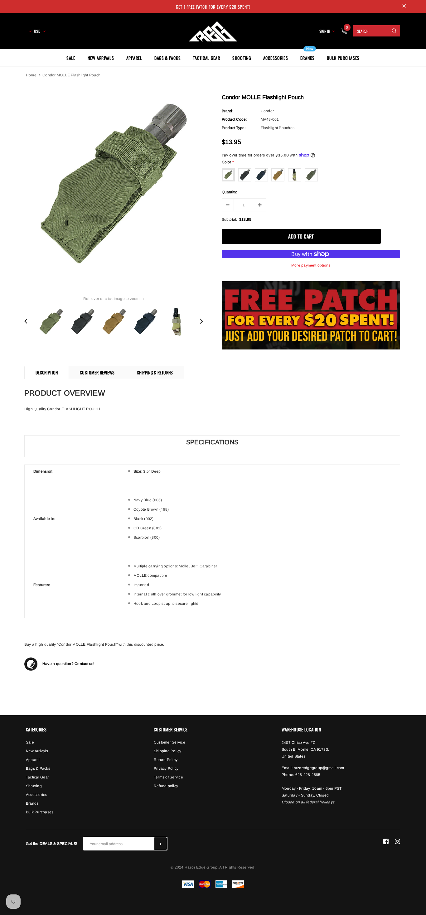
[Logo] (213, 30)
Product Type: (234, 128)
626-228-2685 (308, 775)
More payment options (311, 265)
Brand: (227, 111)
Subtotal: (229, 219)
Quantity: (229, 192)
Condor (267, 111)
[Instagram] (397, 841)
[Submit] (160, 843)
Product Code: (234, 119)
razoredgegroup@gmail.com (319, 768)
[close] (404, 6)
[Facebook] (386, 841)
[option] (113, 184)
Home (31, 75)
